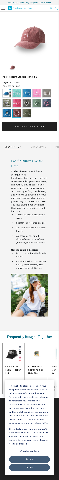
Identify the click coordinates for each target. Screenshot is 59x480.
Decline (29, 467)
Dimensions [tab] (38, 146)
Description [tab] (13, 146)
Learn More (45, 2)
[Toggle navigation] (3, 8)
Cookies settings (29, 451)
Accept (29, 459)
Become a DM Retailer (29, 126)
